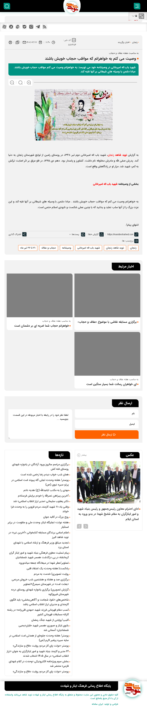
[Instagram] (31, 26)
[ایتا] (17, 26)
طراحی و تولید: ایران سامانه (105, 704)
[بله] (24, 26)
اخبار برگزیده (123, 42)
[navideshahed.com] (132, 689)
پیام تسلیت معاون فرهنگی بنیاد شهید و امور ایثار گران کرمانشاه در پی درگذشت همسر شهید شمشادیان (39, 555)
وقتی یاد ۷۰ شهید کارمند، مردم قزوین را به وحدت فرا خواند (40, 509)
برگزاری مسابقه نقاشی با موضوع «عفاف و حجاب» (107, 322)
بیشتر (84, 455)
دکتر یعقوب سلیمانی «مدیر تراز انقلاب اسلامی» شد (41, 501)
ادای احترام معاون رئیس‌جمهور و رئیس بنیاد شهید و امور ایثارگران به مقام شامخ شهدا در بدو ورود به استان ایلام (108, 514)
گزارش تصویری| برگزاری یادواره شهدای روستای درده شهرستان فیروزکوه (40, 592)
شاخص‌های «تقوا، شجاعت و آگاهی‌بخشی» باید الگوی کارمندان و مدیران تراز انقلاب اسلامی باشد (39, 602)
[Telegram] (38, 26)
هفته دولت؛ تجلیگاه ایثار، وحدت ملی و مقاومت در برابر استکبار (38, 524)
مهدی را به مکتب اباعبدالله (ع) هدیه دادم (46, 490)
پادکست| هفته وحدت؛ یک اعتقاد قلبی (48, 568)
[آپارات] (4, 26)
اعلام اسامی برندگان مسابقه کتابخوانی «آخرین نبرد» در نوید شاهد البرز (39, 534)
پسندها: (75, 234)
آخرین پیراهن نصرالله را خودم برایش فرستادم (43, 496)
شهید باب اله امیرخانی (88, 248)
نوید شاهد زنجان (115, 248)
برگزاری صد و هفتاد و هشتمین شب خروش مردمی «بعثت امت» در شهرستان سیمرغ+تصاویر (40, 581)
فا (136, 16)
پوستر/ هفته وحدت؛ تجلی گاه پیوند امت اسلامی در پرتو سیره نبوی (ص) (40, 482)
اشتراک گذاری (14, 234)
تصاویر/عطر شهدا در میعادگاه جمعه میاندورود (44, 563)
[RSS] (44, 26)
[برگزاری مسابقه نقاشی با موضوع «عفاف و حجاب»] (107, 295)
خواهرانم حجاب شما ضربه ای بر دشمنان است (41, 326)
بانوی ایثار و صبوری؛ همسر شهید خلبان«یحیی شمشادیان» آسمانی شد (44, 627)
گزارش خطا (93, 234)
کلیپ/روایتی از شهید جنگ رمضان (50, 620)
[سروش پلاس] (11, 26)
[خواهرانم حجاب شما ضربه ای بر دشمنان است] (40, 295)
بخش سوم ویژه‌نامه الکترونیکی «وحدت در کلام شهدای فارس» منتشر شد (39, 663)
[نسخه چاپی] (10, 42)
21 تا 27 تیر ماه (27, 248)
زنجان (135, 42)
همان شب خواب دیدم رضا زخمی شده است (44, 474)
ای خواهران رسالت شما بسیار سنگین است (111, 384)
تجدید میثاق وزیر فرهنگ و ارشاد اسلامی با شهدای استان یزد (41, 545)
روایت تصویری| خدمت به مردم (51, 574)
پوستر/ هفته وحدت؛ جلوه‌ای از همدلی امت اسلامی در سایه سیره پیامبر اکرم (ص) (39, 638)
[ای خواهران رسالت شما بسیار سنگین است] (107, 354)
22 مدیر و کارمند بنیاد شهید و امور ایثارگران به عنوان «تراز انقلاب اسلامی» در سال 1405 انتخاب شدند (38, 653)
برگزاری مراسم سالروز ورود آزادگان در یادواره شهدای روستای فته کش (40, 466)
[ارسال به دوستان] (24, 42)
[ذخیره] (17, 42)
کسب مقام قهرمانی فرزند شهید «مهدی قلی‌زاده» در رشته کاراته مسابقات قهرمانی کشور (38, 612)
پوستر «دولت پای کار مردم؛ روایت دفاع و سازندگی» (41, 646)
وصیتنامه (66, 248)
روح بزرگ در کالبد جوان (56, 517)
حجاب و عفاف (48, 248)
